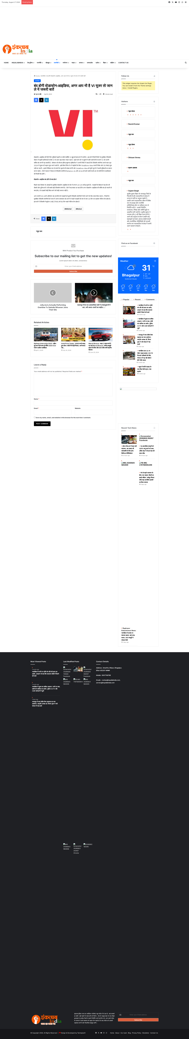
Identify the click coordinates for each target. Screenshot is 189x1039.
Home (6, 63)
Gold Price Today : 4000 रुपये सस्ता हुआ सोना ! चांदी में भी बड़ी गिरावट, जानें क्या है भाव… (73, 346)
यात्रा (73, 63)
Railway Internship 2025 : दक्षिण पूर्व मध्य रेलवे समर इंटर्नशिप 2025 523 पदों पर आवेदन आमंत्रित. (45, 346)
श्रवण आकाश (132, 168)
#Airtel (68, 209)
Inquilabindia (17, 63)
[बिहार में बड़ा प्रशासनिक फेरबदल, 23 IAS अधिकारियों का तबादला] (78, 848)
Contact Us (123, 63)
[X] (133, 115)
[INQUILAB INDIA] (17, 49)
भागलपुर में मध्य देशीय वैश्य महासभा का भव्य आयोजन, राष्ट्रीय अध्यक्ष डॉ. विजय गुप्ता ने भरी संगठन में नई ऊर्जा (145, 339)
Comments (150, 299)
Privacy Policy (136, 1033)
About (117, 1033)
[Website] (128, 115)
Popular (126, 299)
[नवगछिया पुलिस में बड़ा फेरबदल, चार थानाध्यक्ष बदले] (88, 925)
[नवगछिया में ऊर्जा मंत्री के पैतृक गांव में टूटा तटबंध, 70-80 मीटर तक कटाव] (88, 760)
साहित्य (112, 63)
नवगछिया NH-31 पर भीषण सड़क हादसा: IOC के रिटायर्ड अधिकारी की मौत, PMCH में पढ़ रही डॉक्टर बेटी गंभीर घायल (145, 355)
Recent (137, 299)
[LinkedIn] (136, 115)
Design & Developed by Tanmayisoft (73, 1033)
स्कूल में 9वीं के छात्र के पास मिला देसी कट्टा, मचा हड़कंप (144, 369)
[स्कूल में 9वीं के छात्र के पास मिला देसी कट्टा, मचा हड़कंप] (129, 371)
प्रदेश (97, 63)
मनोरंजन (65, 63)
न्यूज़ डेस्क (131, 144)
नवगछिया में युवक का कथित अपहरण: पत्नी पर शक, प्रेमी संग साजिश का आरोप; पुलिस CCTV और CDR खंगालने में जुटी (145, 323)
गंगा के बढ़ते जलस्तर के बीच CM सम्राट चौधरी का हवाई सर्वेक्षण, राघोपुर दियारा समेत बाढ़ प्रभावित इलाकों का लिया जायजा (146, 477)
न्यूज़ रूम (38, 94)
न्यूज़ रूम (131, 134)
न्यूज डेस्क (131, 111)
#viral (79, 209)
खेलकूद (48, 63)
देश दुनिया (30, 63)
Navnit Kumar (134, 124)
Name (36, 399)
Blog (129, 1033)
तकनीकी (56, 63)
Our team (124, 1033)
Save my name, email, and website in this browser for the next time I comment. (63, 417)
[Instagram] (141, 115)
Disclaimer (145, 1033)
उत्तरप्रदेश (90, 63)
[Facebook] (131, 115)
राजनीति (39, 63)
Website (77, 408)
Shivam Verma (134, 157)
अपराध (81, 63)
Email (36, 408)
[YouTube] (138, 115)
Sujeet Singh (133, 191)
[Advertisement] (94, 23)
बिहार (104, 63)
